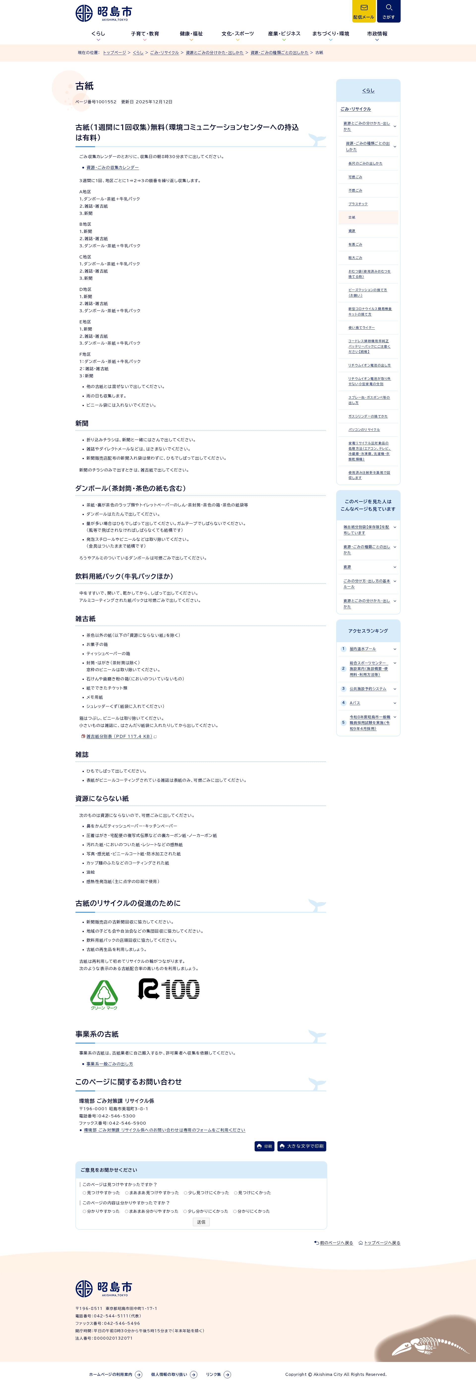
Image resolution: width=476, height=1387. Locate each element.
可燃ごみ (355, 177)
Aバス (355, 703)
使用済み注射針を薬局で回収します (369, 475)
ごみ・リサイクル (164, 53)
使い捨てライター (362, 327)
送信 (201, 1222)
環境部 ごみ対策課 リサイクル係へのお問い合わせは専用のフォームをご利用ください (164, 1130)
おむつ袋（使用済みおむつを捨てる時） (370, 274)
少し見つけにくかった (208, 1193)
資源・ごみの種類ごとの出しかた (280, 53)
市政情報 (377, 33)
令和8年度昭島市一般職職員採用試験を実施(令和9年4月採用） (370, 723)
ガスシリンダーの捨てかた (368, 416)
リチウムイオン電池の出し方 (370, 365)
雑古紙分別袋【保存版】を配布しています (366, 530)
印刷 (268, 1146)
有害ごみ (355, 244)
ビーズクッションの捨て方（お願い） (368, 292)
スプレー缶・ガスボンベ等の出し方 (369, 400)
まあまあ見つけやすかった (154, 1193)
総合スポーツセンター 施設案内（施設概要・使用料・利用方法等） (369, 669)
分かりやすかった (103, 1211)
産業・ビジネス (284, 33)
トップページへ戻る (382, 1243)
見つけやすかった (103, 1193)
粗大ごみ (355, 257)
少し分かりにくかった (208, 1211)
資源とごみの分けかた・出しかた (215, 53)
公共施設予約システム (368, 689)
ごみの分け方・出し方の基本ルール (367, 584)
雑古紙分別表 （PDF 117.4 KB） (119, 736)
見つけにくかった (254, 1193)
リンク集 (213, 1374)
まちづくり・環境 (331, 33)
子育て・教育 (145, 33)
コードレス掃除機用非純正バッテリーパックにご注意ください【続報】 (370, 346)
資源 (352, 230)
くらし (98, 33)
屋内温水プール (363, 649)
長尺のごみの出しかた (366, 163)
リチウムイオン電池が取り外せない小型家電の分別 (370, 381)
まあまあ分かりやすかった (154, 1211)
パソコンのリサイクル (364, 429)
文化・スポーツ (238, 33)
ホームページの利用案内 (110, 1374)
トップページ (114, 53)
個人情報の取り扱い (169, 1374)
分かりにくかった (254, 1211)
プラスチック (358, 204)
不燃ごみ (355, 190)
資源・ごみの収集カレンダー (113, 167)
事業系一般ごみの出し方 (110, 1064)
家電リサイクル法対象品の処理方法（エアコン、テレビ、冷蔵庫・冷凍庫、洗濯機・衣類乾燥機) (370, 451)
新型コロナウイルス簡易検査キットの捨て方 (370, 311)
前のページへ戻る (336, 1243)
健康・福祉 (191, 33)
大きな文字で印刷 (305, 1146)
